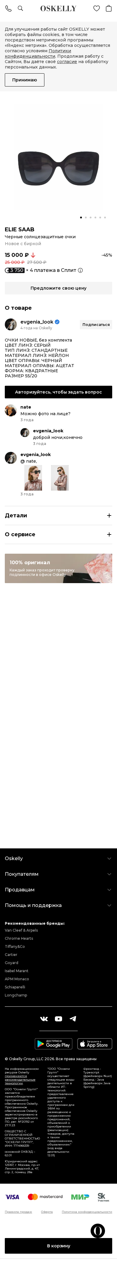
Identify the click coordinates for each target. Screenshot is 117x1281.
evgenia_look (36, 322)
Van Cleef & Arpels (21, 930)
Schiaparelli (15, 987)
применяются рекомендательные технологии (20, 1079)
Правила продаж (18, 1212)
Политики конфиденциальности (38, 53)
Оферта (47, 1212)
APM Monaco (17, 979)
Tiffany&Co (15, 946)
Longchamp (16, 995)
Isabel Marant (16, 971)
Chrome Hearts (19, 938)
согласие (67, 61)
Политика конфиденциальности (87, 1212)
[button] (81, 217)
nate (25, 407)
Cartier (11, 954)
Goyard (11, 962)
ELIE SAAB (19, 229)
